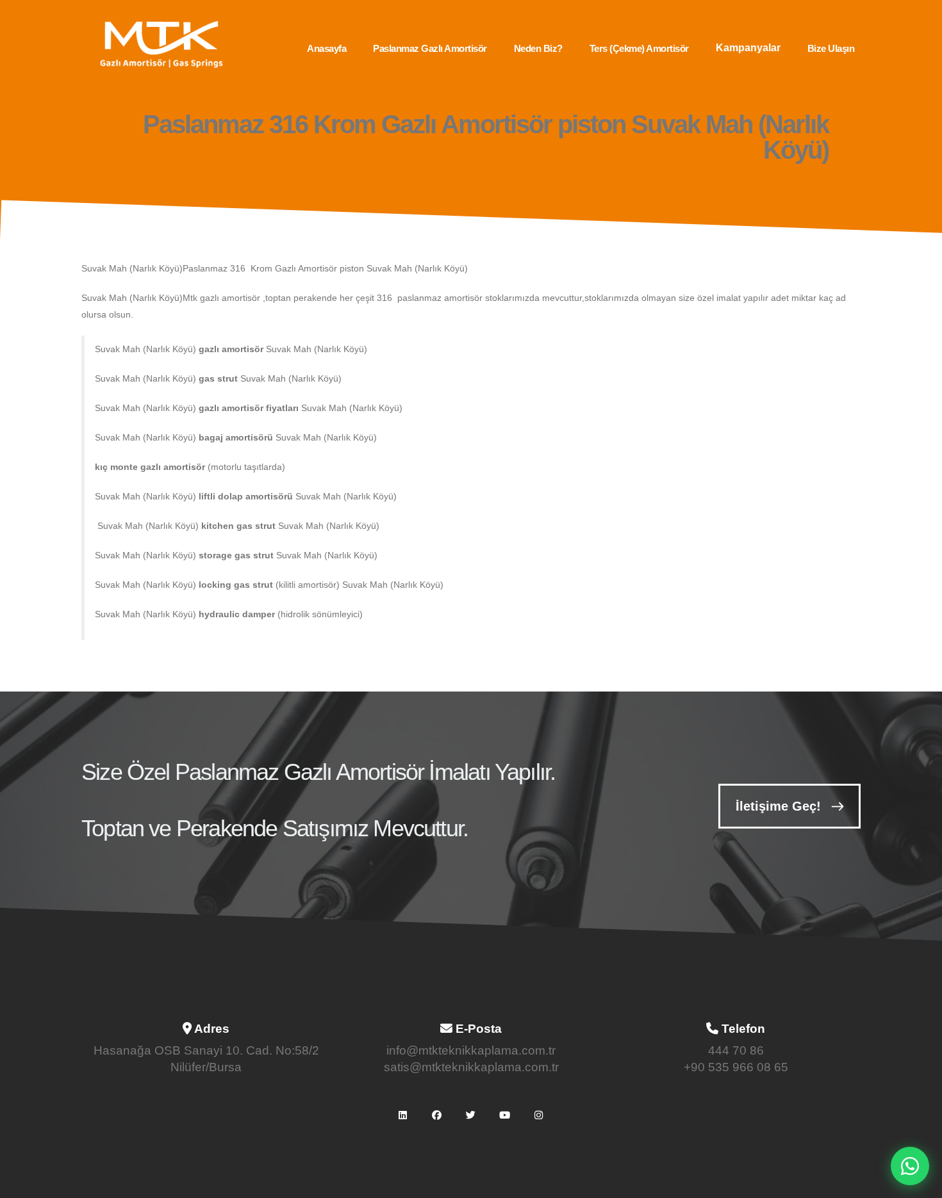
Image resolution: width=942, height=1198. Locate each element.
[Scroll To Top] (920, 1183)
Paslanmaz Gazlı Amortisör (430, 48)
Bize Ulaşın (831, 48)
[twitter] (471, 1114)
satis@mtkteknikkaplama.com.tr (471, 1067)
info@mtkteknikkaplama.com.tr (471, 1050)
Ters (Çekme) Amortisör (639, 48)
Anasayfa (326, 48)
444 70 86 (736, 1050)
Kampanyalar (748, 47)
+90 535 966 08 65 (736, 1067)
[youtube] (505, 1114)
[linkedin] (403, 1114)
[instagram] (539, 1114)
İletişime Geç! (778, 806)
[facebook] (437, 1114)
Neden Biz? (538, 48)
